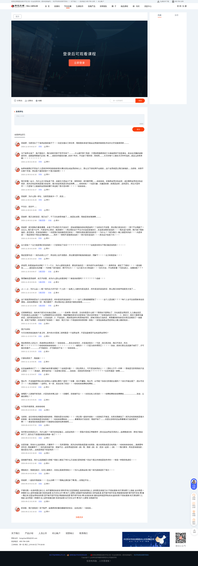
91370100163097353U (141, 555)
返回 (17, 16)
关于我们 (15, 533)
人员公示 (43, 533)
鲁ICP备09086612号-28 (57, 555)
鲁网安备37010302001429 (78, 555)
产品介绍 (29, 533)
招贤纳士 (70, 533)
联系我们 (83, 533)
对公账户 (56, 533)
